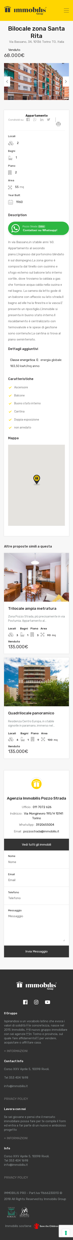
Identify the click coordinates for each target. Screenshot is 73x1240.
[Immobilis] (25, 15)
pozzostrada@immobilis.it (41, 831)
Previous (7, 81)
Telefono (13, 892)
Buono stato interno (27, 403)
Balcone (19, 395)
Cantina (19, 411)
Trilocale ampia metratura (32, 608)
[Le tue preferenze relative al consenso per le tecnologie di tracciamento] (66, 1233)
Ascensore (21, 387)
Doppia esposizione (26, 419)
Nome (11, 856)
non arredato (22, 427)
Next (66, 81)
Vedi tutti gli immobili (36, 844)
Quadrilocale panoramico (31, 713)
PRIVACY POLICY (16, 1099)
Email (11, 874)
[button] (41, 485)
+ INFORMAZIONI (16, 1051)
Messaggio (15, 910)
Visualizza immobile (36, 592)
